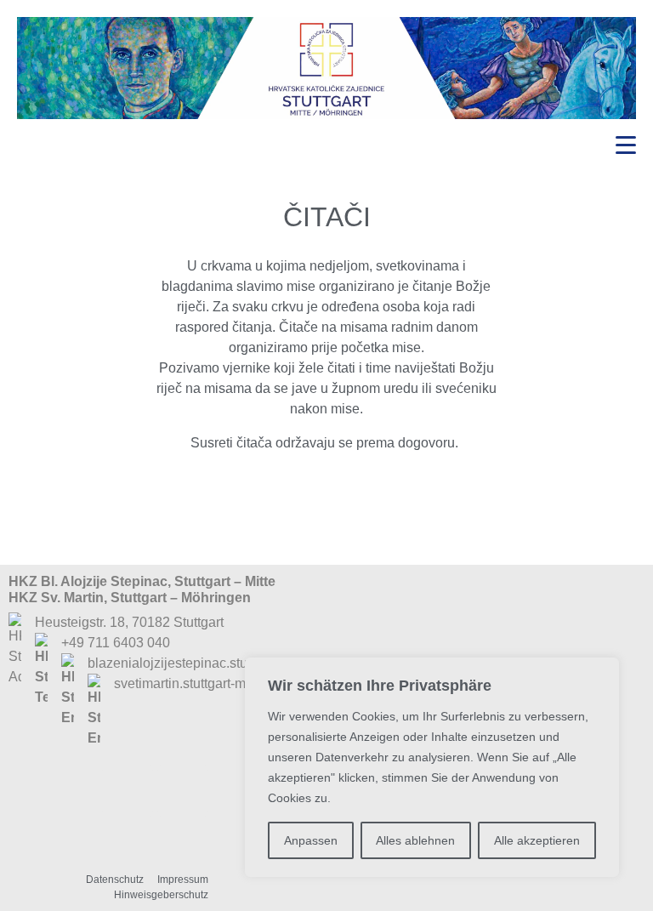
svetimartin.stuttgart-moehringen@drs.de (236, 683)
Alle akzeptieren (537, 840)
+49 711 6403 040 (115, 642)
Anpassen (311, 840)
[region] (432, 767)
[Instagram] (182, 791)
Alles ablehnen (415, 840)
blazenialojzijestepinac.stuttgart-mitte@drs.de (224, 663)
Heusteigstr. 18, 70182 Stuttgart (129, 622)
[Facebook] (127, 791)
